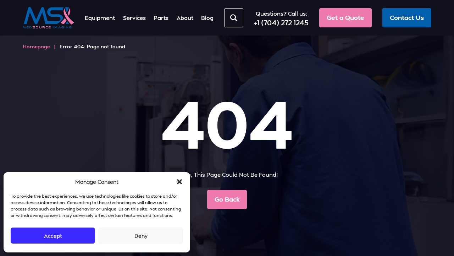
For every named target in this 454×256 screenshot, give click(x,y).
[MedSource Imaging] (48, 17)
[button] (179, 181)
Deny (141, 235)
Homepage (36, 46)
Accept (53, 235)
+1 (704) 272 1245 (281, 22)
